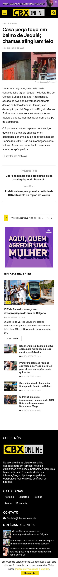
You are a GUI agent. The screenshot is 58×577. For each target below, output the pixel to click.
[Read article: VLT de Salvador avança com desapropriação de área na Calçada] (29, 292)
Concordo (29, 572)
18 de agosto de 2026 (31, 410)
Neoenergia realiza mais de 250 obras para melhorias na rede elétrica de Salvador (36, 349)
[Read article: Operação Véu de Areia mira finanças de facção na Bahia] (10, 386)
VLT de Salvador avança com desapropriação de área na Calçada (25, 311)
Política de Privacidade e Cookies (32, 568)
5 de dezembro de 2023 (13, 47)
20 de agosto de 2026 (15, 317)
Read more (14, 338)
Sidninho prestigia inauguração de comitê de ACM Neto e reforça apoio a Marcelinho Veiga (36, 401)
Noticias (13, 23)
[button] (4, 12)
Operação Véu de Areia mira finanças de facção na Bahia (35, 384)
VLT (8, 302)
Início (4, 23)
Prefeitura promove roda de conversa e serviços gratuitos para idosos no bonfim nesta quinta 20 (35, 367)
